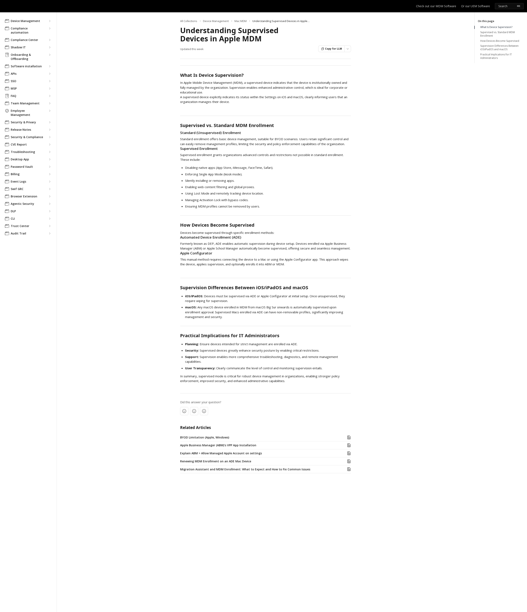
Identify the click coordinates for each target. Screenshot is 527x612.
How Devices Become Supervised (499, 41)
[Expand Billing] (49, 174)
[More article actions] (347, 48)
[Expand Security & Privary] (49, 122)
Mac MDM (240, 21)
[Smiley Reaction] (204, 411)
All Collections (188, 21)
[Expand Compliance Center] (49, 40)
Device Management (216, 21)
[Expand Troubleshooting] (49, 152)
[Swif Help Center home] (4, 6)
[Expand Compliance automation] (49, 28)
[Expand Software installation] (49, 66)
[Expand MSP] (49, 88)
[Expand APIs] (49, 74)
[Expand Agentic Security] (49, 204)
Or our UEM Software (475, 6)
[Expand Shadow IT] (49, 47)
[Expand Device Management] (49, 21)
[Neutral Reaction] (194, 411)
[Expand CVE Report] (49, 144)
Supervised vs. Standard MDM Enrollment (497, 34)
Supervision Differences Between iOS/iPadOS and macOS (499, 47)
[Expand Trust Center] (49, 226)
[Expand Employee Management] (49, 111)
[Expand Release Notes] (49, 130)
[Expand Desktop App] (49, 159)
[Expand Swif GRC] (49, 189)
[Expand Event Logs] (49, 181)
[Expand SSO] (49, 81)
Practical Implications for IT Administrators (496, 56)
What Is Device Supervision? (496, 27)
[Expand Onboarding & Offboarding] (49, 55)
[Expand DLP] (49, 211)
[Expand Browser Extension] (49, 196)
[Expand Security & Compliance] (49, 137)
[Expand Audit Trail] (49, 233)
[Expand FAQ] (49, 96)
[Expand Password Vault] (49, 167)
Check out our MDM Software (436, 6)
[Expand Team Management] (49, 103)
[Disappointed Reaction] (184, 411)
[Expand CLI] (49, 218)
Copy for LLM (333, 48)
